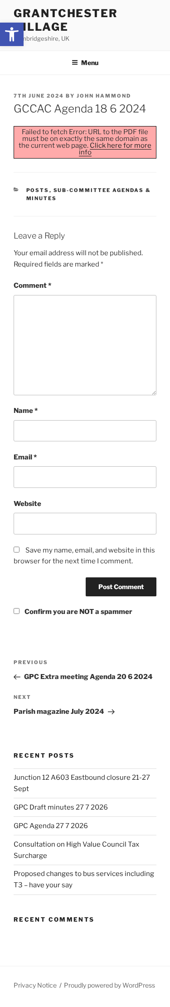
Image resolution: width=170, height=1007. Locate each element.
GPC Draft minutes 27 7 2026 (61, 807)
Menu (89, 62)
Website (27, 504)
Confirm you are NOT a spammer (77, 612)
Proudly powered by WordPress (109, 985)
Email (25, 457)
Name (26, 411)
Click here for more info (115, 148)
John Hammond (104, 96)
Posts (37, 190)
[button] (12, 34)
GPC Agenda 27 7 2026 (51, 826)
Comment (32, 285)
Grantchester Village (66, 20)
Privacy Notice (35, 985)
